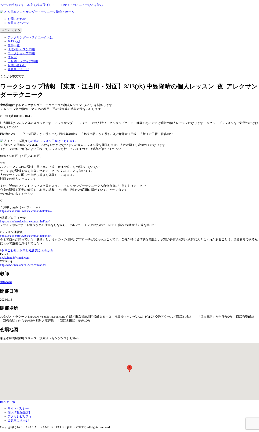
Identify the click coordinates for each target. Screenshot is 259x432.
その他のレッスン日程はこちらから (51, 141)
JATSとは (14, 41)
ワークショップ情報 (21, 53)
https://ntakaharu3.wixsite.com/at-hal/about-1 (27, 235)
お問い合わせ (17, 18)
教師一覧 (14, 45)
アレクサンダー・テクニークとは (30, 37)
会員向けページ (18, 22)
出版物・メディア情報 (23, 61)
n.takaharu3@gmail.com (14, 257)
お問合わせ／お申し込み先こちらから (27, 250)
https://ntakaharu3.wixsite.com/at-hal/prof (24, 221)
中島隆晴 (6, 282)
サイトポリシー (18, 408)
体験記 (12, 57)
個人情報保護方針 (20, 412)
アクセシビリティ (20, 416)
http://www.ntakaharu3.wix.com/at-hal (23, 265)
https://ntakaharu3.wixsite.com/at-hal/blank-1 (27, 211)
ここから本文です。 (13, 76)
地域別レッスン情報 (21, 49)
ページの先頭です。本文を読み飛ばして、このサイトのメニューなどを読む (51, 4)
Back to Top (7, 401)
